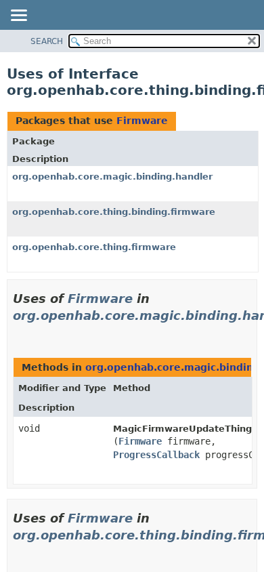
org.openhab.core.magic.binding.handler (112, 176)
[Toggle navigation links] (18, 16)
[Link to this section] (18, 332)
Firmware (142, 120)
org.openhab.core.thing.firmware (94, 247)
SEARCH (46, 41)
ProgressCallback (156, 454)
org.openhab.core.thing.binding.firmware (113, 212)
